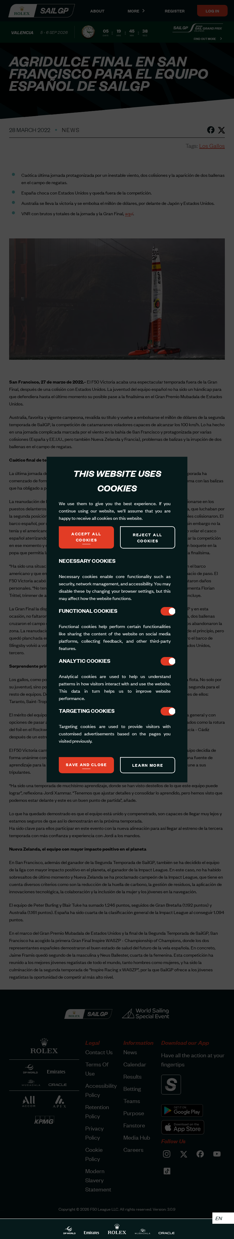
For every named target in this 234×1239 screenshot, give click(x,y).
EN (218, 1218)
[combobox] (223, 1218)
